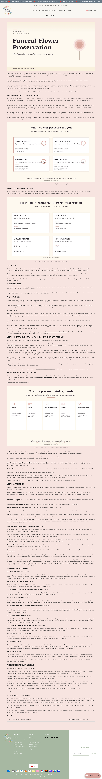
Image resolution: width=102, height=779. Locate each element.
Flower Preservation (20, 740)
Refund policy (19, 774)
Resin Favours (18, 744)
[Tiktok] (54, 737)
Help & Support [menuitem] (50, 15)
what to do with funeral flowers (45, 369)
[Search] (84, 10)
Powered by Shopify (40, 776)
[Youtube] (57, 737)
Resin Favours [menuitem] (36, 10)
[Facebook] (47, 737)
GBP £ (90, 10)
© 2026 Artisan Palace (28, 776)
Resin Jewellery (18, 742)
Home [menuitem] (35, 5)
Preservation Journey (20, 746)
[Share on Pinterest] (11, 715)
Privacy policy (27, 774)
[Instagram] (49, 737)
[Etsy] (45, 737)
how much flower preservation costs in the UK (21, 521)
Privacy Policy (33, 740)
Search (31, 737)
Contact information (46, 774)
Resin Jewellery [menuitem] (62, 5)
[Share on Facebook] (7, 715)
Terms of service (36, 774)
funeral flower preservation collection (56, 332)
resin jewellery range (18, 333)
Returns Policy (33, 746)
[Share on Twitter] (9, 715)
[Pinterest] (52, 737)
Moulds (16, 749)
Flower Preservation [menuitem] (46, 5)
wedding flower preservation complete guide (72, 710)
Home (16, 737)
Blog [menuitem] (69, 10)
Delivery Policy (33, 744)
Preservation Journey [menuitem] (50, 10)
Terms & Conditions (35, 742)
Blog (15, 751)
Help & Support (18, 753)
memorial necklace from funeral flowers (64, 659)
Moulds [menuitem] (62, 10)
